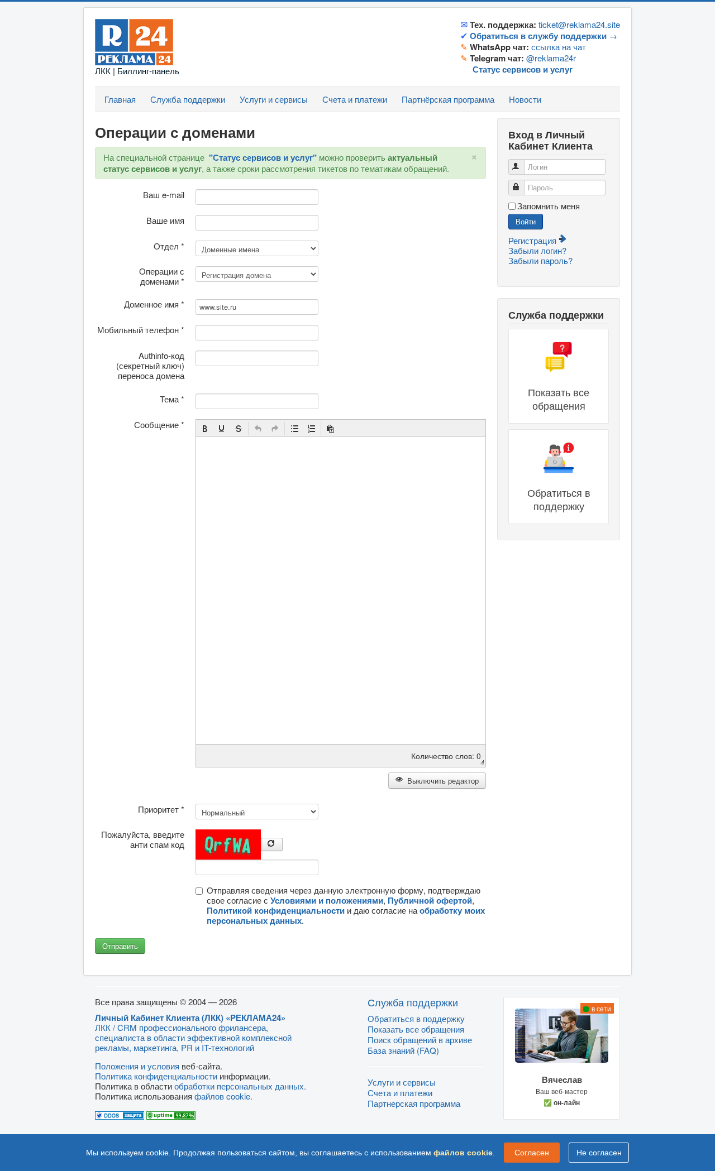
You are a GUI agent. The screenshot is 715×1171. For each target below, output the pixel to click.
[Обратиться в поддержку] (558, 477)
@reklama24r (551, 58)
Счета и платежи (354, 99)
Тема (172, 399)
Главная (120, 99)
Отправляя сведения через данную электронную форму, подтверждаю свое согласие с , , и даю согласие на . (346, 905)
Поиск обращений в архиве (420, 1039)
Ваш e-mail (163, 195)
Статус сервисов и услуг (523, 69)
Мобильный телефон (140, 330)
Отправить (120, 945)
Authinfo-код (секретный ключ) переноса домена (150, 366)
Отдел (169, 246)
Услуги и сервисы (274, 99)
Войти (526, 221)
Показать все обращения (416, 1029)
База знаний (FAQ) (403, 1050)
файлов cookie (463, 1152)
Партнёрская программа (448, 99)
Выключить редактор (442, 780)
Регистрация (533, 240)
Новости (525, 99)
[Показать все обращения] (558, 376)
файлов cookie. (223, 1096)
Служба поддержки (187, 99)
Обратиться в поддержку (416, 1018)
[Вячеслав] (561, 1058)
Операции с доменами (161, 276)
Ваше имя (165, 220)
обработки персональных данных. (240, 1086)
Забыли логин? (537, 250)
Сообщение (159, 425)
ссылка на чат (558, 46)
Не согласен (599, 1152)
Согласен (531, 1152)
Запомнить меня (548, 206)
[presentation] (205, 429)
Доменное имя (154, 304)
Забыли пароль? (540, 260)
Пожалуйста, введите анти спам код (142, 839)
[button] (205, 428)
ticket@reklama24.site (579, 24)
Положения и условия (137, 1066)
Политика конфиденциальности (156, 1076)
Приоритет (161, 809)
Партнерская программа (414, 1103)
